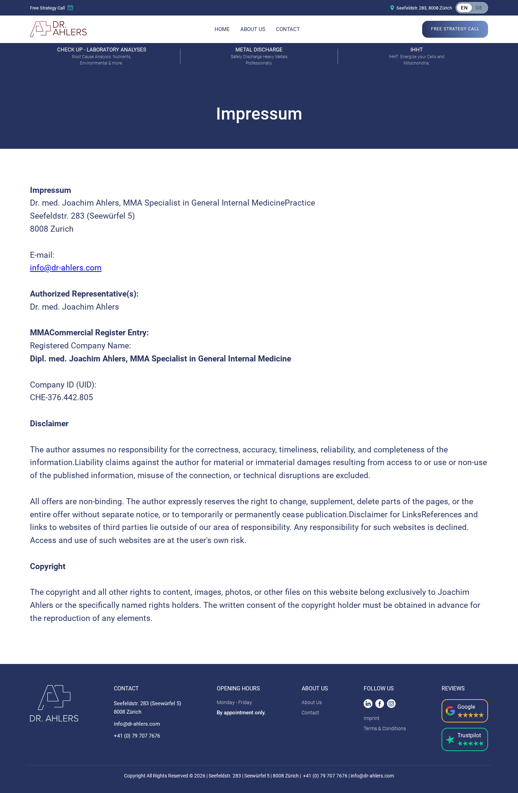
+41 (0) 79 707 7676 (137, 736)
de (479, 8)
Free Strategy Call (47, 8)
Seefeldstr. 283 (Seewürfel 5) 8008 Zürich (147, 707)
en (464, 8)
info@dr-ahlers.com (65, 268)
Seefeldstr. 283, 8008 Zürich (424, 8)
